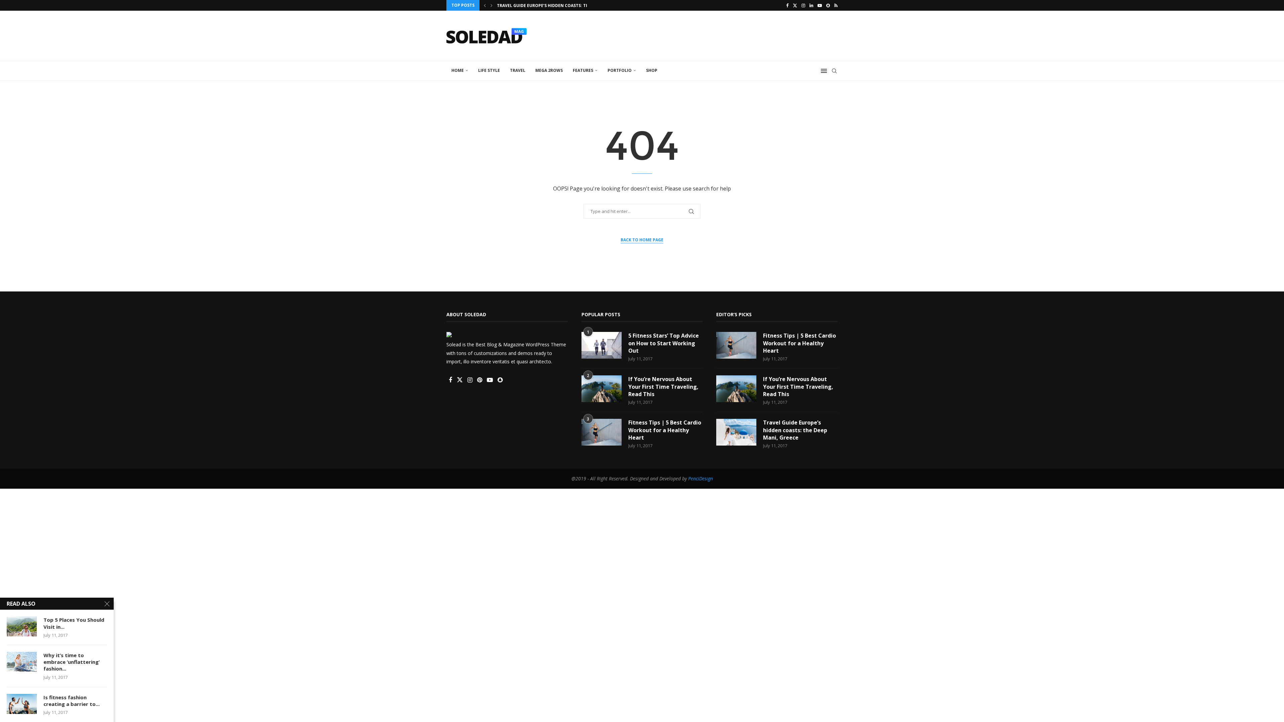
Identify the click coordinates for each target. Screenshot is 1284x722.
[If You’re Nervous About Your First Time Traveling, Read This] (601, 388)
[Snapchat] (828, 5)
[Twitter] (795, 5)
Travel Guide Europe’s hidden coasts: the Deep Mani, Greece (795, 430)
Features (583, 70)
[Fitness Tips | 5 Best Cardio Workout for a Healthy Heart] (601, 432)
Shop (651, 70)
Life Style (489, 70)
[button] (485, 5)
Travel (517, 70)
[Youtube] (820, 5)
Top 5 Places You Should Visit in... (73, 623)
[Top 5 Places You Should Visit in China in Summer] (22, 626)
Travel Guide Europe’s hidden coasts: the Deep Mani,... (558, 5)
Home (457, 70)
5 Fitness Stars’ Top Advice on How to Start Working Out (663, 343)
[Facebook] (787, 5)
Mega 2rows (549, 70)
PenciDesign (700, 478)
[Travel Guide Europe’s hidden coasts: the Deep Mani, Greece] (736, 432)
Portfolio (620, 70)
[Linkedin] (811, 5)
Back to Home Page (642, 240)
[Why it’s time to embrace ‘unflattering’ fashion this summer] (22, 662)
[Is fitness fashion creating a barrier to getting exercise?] (22, 704)
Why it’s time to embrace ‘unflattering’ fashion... (71, 662)
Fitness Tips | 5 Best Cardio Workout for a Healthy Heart (664, 430)
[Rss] (836, 5)
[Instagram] (803, 5)
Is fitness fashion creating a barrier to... (71, 700)
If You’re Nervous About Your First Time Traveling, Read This (663, 386)
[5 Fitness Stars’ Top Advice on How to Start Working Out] (601, 345)
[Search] (834, 71)
